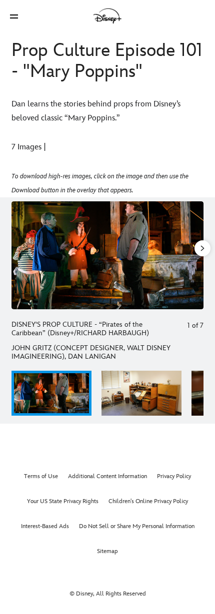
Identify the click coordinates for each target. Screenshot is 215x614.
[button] (14, 16)
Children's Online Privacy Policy (148, 501)
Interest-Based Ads (45, 526)
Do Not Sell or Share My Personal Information (136, 526)
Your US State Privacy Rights (62, 501)
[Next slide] (196, 255)
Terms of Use (41, 476)
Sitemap (107, 551)
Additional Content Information (107, 476)
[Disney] (107, 15)
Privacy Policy (174, 476)
